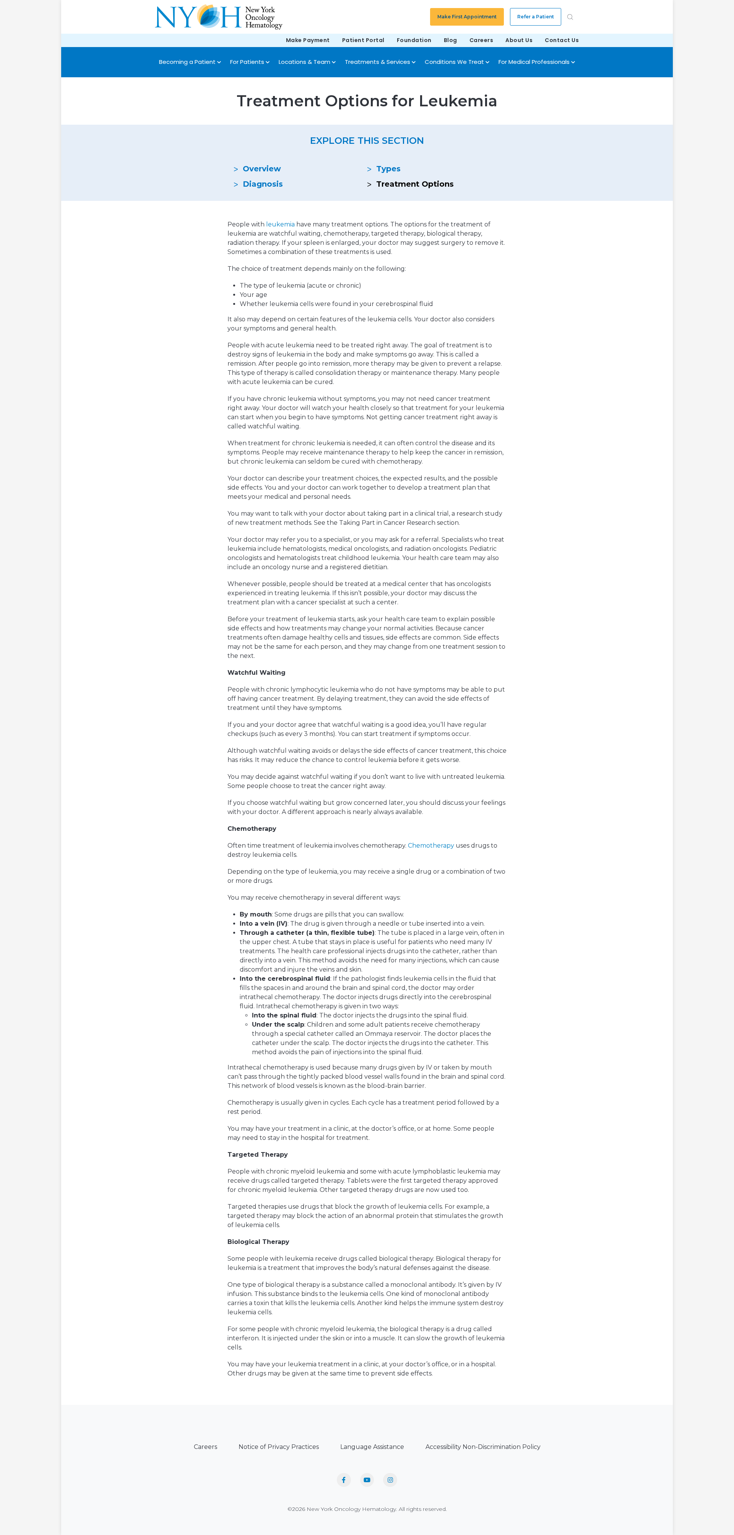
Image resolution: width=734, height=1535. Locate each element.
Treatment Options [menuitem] (415, 184)
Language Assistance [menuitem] (372, 1446)
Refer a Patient (535, 17)
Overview (262, 168)
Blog (450, 40)
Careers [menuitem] (205, 1446)
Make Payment (308, 40)
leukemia (280, 224)
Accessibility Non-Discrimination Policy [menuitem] (483, 1446)
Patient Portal (363, 40)
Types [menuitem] (388, 168)
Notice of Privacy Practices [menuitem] (279, 1446)
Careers (481, 40)
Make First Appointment (467, 17)
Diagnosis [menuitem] (263, 184)
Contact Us (562, 40)
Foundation (414, 40)
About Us (519, 40)
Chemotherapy (431, 845)
